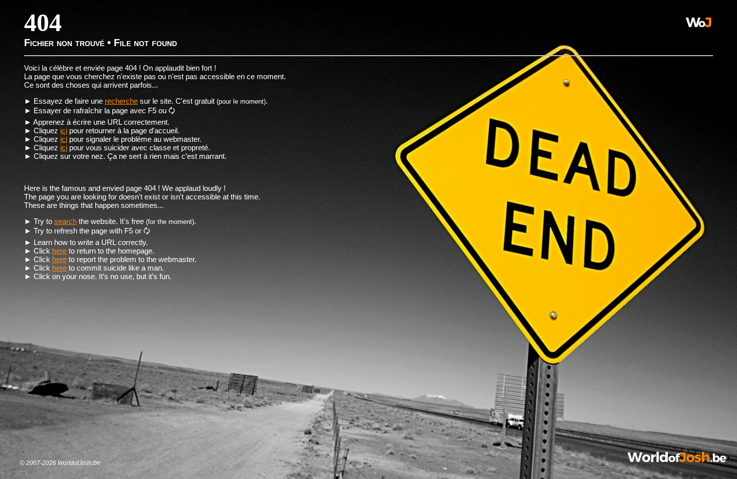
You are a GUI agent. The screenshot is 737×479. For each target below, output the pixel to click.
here (59, 251)
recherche (121, 101)
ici (63, 130)
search (65, 221)
